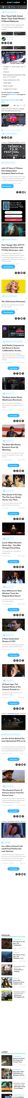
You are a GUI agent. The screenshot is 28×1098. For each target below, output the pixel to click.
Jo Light (6, 508)
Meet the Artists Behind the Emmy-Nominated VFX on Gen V (13, 741)
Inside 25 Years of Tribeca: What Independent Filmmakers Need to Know (11, 170)
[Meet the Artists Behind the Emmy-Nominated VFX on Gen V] (13, 722)
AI (5, 7)
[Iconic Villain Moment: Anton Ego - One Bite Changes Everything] (13, 529)
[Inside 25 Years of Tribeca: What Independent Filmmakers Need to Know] (13, 151)
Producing (6, 842)
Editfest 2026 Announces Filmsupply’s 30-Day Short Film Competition (19, 1048)
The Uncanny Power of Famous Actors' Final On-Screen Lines (13, 792)
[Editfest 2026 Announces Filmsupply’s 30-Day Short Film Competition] (6, 1046)
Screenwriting (23, 7)
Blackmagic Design (7, 100)
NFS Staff (10, 37)
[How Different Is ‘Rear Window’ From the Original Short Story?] (13, 577)
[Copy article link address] (11, 43)
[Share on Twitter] (5, 43)
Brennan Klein (7, 697)
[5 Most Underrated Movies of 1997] (13, 625)
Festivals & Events (10, 12)
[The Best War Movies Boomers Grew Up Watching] (13, 430)
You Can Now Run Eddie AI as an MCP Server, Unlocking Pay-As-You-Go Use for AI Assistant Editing (13, 905)
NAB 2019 (13, 94)
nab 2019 (8, 130)
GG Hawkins (5, 183)
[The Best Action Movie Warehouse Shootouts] (13, 383)
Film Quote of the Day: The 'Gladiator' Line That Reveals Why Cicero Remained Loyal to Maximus (19, 1010)
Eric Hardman (7, 556)
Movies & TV (9, 393)
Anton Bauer (13, 130)
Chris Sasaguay (8, 604)
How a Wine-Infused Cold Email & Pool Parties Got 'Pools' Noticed (11, 848)
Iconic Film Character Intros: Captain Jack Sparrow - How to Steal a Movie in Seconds (19, 1036)
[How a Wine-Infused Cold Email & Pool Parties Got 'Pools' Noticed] (13, 830)
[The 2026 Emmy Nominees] (13, 286)
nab (5, 130)
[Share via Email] (8, 43)
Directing (13, 7)
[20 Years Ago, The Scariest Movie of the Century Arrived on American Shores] (13, 670)
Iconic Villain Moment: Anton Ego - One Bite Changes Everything (12, 545)
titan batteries (18, 130)
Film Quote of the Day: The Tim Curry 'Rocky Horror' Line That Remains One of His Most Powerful (13, 499)
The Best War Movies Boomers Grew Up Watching (11, 447)
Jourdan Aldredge (7, 264)
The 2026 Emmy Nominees (13, 301)
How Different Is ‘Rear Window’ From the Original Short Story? (12, 593)
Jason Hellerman (7, 309)
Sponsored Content (7, 753)
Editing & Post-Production (13, 341)
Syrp (3, 102)
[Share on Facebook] (2, 43)
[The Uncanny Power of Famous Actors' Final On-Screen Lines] (13, 776)
